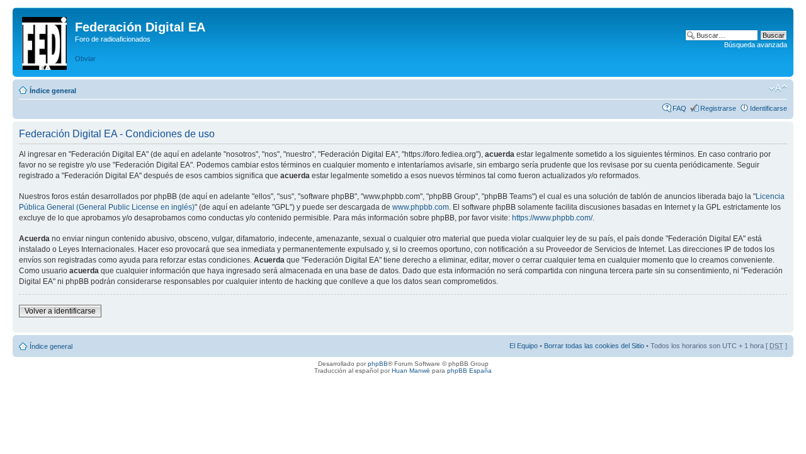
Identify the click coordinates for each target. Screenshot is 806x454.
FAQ (679, 108)
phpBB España (469, 370)
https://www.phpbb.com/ (552, 217)
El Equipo (523, 345)
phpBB (378, 363)
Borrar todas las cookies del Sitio (594, 345)
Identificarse (768, 108)
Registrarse (718, 108)
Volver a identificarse (60, 311)
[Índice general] (45, 41)
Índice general (53, 90)
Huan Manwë (411, 370)
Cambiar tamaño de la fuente (778, 88)
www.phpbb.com (420, 207)
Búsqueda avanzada (755, 44)
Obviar (85, 58)
